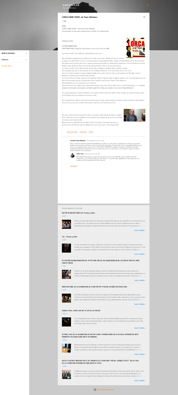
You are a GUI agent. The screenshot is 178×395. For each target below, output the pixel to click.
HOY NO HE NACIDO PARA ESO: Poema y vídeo (78, 213)
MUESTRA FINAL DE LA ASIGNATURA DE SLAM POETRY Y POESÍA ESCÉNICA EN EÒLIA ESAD (94, 287)
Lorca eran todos (72, 132)
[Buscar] (148, 5)
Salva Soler (80, 154)
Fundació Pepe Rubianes (78, 140)
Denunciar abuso (7, 66)
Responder (73, 166)
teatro (91, 132)
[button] (144, 17)
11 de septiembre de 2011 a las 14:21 (95, 140)
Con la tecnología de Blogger (105, 389)
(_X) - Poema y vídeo (69, 237)
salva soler (83, 132)
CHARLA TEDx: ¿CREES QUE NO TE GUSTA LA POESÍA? (81, 311)
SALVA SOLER (71, 5)
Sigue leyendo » (139, 230)
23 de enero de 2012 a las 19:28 (92, 154)
